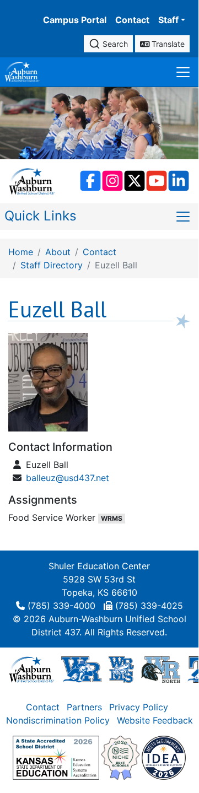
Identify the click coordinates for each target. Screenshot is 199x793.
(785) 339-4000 (61, 605)
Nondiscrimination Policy (58, 720)
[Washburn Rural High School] (81, 669)
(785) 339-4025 (149, 605)
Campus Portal (74, 19)
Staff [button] (168, 19)
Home (20, 251)
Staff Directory (51, 265)
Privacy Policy (138, 707)
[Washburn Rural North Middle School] (160, 669)
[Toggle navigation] (183, 72)
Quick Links (40, 216)
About (58, 251)
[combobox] (108, 43)
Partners (84, 707)
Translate (167, 43)
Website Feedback (155, 720)
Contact (132, 19)
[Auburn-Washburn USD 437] (31, 669)
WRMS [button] (111, 518)
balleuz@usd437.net (67, 477)
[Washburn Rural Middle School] (121, 669)
